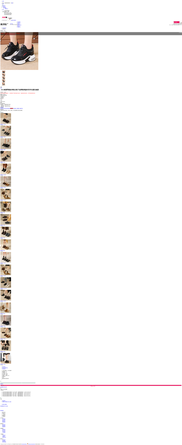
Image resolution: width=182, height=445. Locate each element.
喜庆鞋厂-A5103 (3, 187)
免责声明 (3, 426)
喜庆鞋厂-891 (2, 250)
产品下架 (1, 107)
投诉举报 (3, 368)
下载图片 (18, 108)
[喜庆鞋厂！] (9, 19)
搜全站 (12, 20)
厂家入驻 (3, 6)
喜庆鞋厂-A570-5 (3, 263)
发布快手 (11, 108)
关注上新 (175, 22)
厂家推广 (3, 436)
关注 (3, 9)
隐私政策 (3, 425)
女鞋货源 (1, 31)
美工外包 (3, 430)
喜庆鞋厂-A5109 (3, 174)
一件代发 (3, 432)
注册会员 (3, 5)
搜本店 (15, 20)
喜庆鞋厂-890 (2, 212)
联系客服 (4, 7)
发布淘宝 (1, 108)
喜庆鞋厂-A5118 (3, 124)
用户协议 (3, 424)
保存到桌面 (4, 441)
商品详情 (3, 366)
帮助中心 (6, 8)
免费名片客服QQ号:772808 (6, 401)
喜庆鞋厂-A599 (2, 338)
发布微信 (14, 108)
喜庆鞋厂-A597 (2, 351)
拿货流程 (3, 400)
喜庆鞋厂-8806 (2, 162)
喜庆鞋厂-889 (2, 225)
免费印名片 (4, 437)
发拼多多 (8, 108)
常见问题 (3, 439)
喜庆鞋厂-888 (2, 237)
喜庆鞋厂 (5, 31)
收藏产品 (21, 108)
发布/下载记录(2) (5, 367)
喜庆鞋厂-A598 (2, 326)
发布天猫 (5, 108)
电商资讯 (3, 429)
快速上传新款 (4, 404)
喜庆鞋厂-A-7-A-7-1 (3, 288)
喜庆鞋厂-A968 (2, 136)
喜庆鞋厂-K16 (2, 313)
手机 (3, 3)
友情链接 (3, 440)
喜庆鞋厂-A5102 (3, 275)
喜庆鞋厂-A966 (2, 149)
